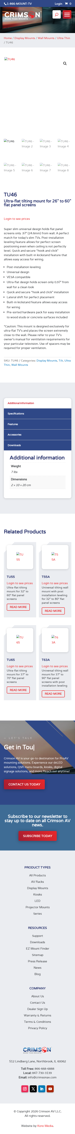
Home (8, 38)
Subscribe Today (37, 836)
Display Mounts (24, 38)
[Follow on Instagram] (24, 1088)
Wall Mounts (46, 38)
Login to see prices (17, 219)
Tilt (61, 360)
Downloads (14, 445)
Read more (18, 607)
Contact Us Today (24, 784)
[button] (65, 63)
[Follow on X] (33, 1088)
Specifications (16, 413)
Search (56, 18)
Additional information (21, 403)
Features (13, 424)
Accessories (14, 434)
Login (58, 3)
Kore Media (45, 1126)
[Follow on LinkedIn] (41, 1088)
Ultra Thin (63, 38)
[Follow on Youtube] (50, 1088)
